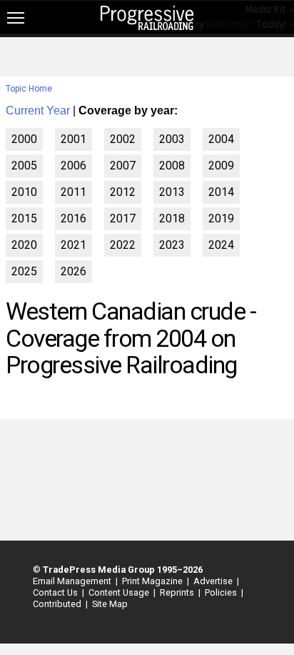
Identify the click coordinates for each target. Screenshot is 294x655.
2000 (24, 139)
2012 (123, 192)
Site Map (110, 604)
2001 (73, 139)
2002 (123, 139)
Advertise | (214, 581)
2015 (24, 218)
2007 (123, 165)
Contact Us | (56, 592)
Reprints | (178, 592)
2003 (172, 139)
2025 (24, 271)
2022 (123, 245)
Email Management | (73, 581)
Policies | (222, 592)
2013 (172, 192)
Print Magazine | (153, 581)
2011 (73, 192)
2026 (73, 271)
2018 (172, 218)
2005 (24, 165)
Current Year (38, 110)
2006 (73, 165)
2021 (73, 245)
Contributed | (58, 604)
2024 (221, 245)
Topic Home (29, 89)
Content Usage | (120, 592)
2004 (221, 139)
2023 (172, 245)
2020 (24, 245)
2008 (172, 165)
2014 (221, 192)
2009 (221, 165)
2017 (123, 218)
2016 (73, 218)
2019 (221, 218)
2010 (24, 192)
